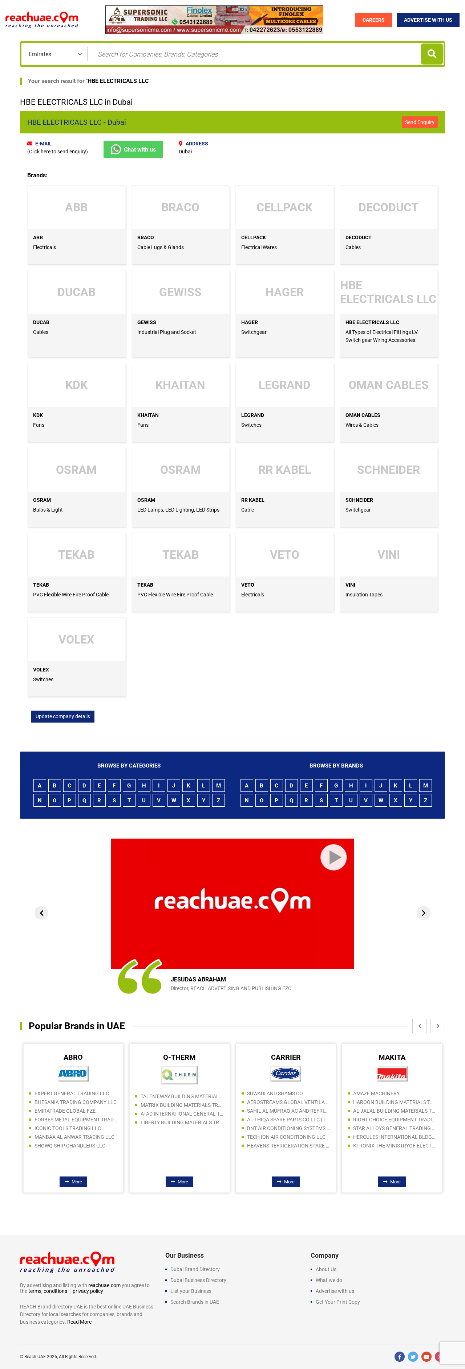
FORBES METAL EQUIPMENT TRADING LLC (76, 1119)
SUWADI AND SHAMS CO (275, 1093)
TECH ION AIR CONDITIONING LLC (286, 1137)
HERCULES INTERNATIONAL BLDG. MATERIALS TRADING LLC (395, 1137)
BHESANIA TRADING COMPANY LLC (76, 1102)
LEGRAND (252, 415)
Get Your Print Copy (338, 1302)
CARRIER (286, 1057)
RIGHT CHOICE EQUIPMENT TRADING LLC (395, 1119)
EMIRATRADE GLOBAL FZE (65, 1111)
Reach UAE (35, 1356)
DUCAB (41, 322)
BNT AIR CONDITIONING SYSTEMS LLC (289, 1128)
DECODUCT (358, 237)
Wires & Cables (362, 425)
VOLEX (41, 670)
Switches (251, 425)
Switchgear (254, 332)
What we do (329, 1280)
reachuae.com (104, 1285)
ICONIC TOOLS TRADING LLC (68, 1128)
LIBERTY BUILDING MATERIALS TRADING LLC (182, 1122)
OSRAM (42, 500)
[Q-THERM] (179, 1075)
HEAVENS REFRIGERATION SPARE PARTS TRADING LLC (289, 1146)
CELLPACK (253, 237)
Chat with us (140, 149)
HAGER (249, 322)
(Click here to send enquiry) (57, 151)
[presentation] (41, 913)
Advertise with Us (428, 20)
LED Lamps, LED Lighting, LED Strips (178, 510)
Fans (38, 425)
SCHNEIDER (359, 500)
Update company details (63, 716)
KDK (38, 415)
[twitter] (413, 1357)
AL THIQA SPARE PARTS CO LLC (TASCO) (289, 1119)
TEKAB (41, 585)
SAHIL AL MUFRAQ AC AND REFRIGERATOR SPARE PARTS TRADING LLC (289, 1111)
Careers (374, 20)
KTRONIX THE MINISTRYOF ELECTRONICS (395, 1146)
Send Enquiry (419, 122)
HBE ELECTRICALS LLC (118, 81)
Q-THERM (179, 1057)
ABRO (73, 1057)
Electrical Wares (259, 247)
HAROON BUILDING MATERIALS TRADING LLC (395, 1102)
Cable (247, 510)
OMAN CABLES (362, 415)
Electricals (44, 247)
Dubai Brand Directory (195, 1269)
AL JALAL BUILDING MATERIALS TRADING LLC (395, 1111)
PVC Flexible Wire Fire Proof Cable (71, 594)
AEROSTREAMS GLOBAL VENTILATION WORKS (289, 1102)
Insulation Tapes (364, 594)
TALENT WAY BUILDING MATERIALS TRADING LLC (182, 1096)
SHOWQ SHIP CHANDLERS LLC (70, 1146)
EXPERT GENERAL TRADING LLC (72, 1093)
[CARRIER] (285, 1073)
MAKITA (392, 1057)
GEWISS (146, 322)
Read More (79, 1322)
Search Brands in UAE (194, 1302)
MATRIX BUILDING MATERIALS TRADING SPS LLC (182, 1105)
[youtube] (426, 1357)
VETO (247, 585)
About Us (326, 1269)
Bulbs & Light (48, 510)
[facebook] (400, 1357)
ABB (38, 237)
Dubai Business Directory (198, 1280)
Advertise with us (335, 1291)
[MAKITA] (392, 1073)
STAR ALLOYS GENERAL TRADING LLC (395, 1128)
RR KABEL (252, 500)
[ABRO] (73, 1073)
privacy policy (88, 1291)
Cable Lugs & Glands (160, 247)
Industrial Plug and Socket (166, 332)
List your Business (190, 1291)
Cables (353, 247)
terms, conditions (47, 1291)
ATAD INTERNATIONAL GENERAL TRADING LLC (182, 1114)
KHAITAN (148, 415)
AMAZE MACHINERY (376, 1093)
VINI (350, 585)
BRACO (145, 237)
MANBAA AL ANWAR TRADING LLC (74, 1137)
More (77, 1181)
